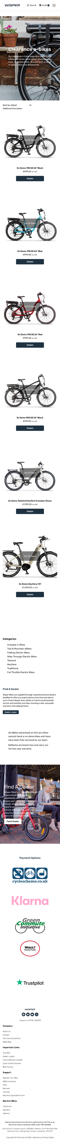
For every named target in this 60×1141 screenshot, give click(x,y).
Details (30, 178)
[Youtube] (32, 1014)
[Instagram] (36, 1014)
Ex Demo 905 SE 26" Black (30, 417)
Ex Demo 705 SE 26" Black (30, 168)
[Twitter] (28, 1014)
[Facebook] (23, 1014)
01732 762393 (34, 1020)
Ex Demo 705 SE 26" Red (30, 334)
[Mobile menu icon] (54, 5)
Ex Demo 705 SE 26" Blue (30, 251)
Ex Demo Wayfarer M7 (30, 584)
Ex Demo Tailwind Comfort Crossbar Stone (30, 501)
